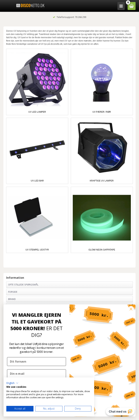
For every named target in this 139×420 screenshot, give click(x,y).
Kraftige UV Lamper (102, 180)
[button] (12, 383)
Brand (12, 299)
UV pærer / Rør (101, 112)
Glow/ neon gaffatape (102, 249)
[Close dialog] (131, 309)
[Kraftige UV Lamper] (102, 149)
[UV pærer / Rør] (102, 80)
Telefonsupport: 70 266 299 (71, 17)
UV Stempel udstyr (37, 249)
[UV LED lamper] (37, 80)
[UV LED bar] (37, 149)
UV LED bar (37, 180)
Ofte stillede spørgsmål (23, 284)
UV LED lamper (37, 112)
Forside (12, 291)
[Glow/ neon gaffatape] (102, 218)
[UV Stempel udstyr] (37, 218)
